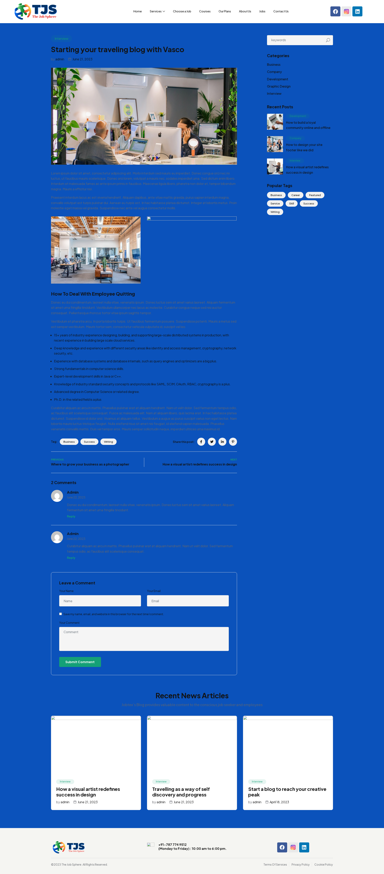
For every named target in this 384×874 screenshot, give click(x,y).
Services (156, 11)
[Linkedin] (357, 11)
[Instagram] (346, 11)
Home (137, 11)
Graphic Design (279, 86)
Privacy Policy (301, 864)
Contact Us (281, 11)
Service (275, 203)
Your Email (154, 591)
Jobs (262, 11)
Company (274, 72)
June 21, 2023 (82, 59)
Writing (108, 441)
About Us (245, 11)
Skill (291, 203)
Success (89, 441)
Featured (315, 195)
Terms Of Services (275, 864)
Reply (71, 516)
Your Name (66, 591)
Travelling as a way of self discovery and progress (181, 792)
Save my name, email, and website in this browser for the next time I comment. (113, 614)
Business (69, 441)
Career (295, 195)
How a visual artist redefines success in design (88, 792)
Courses (205, 11)
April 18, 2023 (279, 802)
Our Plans (225, 11)
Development (277, 79)
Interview (61, 38)
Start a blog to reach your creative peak (287, 792)
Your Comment (69, 622)
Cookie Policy (323, 864)
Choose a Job (182, 11)
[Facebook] (335, 11)
